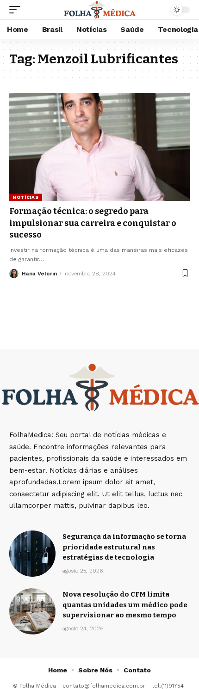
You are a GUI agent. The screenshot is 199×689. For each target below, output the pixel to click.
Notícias (25, 197)
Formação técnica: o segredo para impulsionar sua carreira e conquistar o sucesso (92, 222)
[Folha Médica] (99, 9)
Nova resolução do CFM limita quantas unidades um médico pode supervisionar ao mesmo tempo (124, 604)
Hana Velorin (39, 273)
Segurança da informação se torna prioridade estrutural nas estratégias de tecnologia (124, 546)
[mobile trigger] (17, 9)
